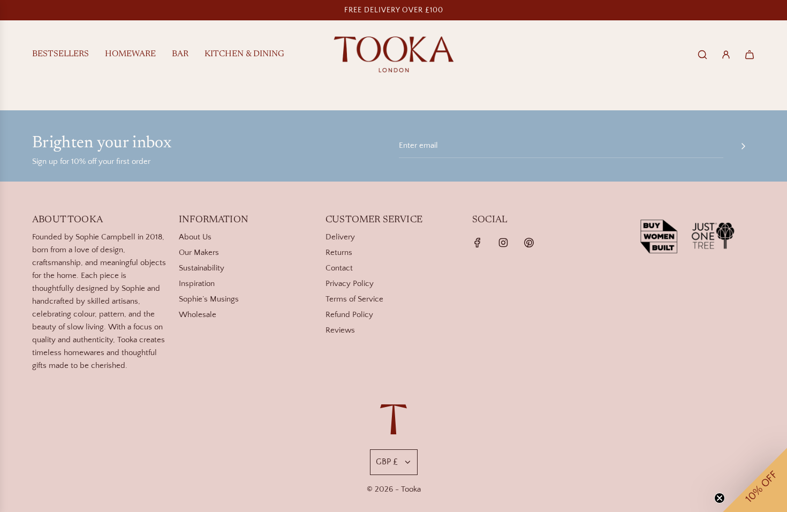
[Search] (702, 54)
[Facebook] (477, 242)
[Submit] (743, 146)
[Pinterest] (529, 242)
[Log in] (726, 54)
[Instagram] (503, 242)
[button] (755, 480)
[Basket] (749, 54)
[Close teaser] (719, 498)
